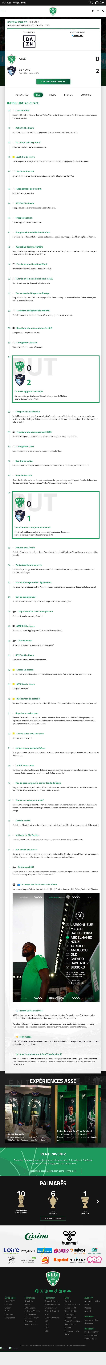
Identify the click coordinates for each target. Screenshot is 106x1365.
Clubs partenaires (52, 1317)
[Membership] (97, 11)
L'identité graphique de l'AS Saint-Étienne (73, 1324)
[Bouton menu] (3, 11)
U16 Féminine (30, 1307)
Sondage (86, 94)
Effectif (7, 1307)
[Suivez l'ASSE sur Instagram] (46, 1291)
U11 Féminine (30, 1314)
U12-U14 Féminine (33, 1311)
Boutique (16, 2)
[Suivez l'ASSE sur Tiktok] (55, 1291)
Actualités (22, 94)
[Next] (97, 1201)
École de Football (52, 1311)
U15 (46, 1321)
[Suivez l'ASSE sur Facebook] (37, 1291)
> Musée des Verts (53, 1218)
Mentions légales (47, 1346)
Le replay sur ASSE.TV (54, 81)
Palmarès (68, 1301)
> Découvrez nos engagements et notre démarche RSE (53, 1171)
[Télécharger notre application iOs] (64, 1291)
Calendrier (9, 1314)
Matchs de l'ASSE (91, 1332)
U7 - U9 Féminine (32, 1317)
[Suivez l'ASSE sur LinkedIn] (60, 1291)
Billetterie (6, 2)
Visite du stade (90, 1338)
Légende (88, 1311)
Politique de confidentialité (60, 1346)
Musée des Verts (91, 1335)
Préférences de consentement (77, 1346)
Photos (68, 94)
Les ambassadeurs (72, 1304)
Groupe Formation (52, 1304)
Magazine (88, 1307)
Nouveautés (89, 1323)
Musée (23, 2)
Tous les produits (91, 1319)
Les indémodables (92, 1301)
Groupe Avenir (51, 1307)
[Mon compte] (92, 11)
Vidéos (52, 94)
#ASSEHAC (78, 35)
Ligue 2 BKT (9, 1301)
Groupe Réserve (52, 1301)
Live (38, 94)
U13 (46, 1327)
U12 (46, 1330)
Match (86, 1304)
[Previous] (8, 1201)
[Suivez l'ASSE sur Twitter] (41, 1291)
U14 (46, 1324)
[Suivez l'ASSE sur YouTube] (51, 1291)
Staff (7, 1311)
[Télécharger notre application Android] (69, 1291)
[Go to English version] (102, 11)
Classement (10, 1317)
